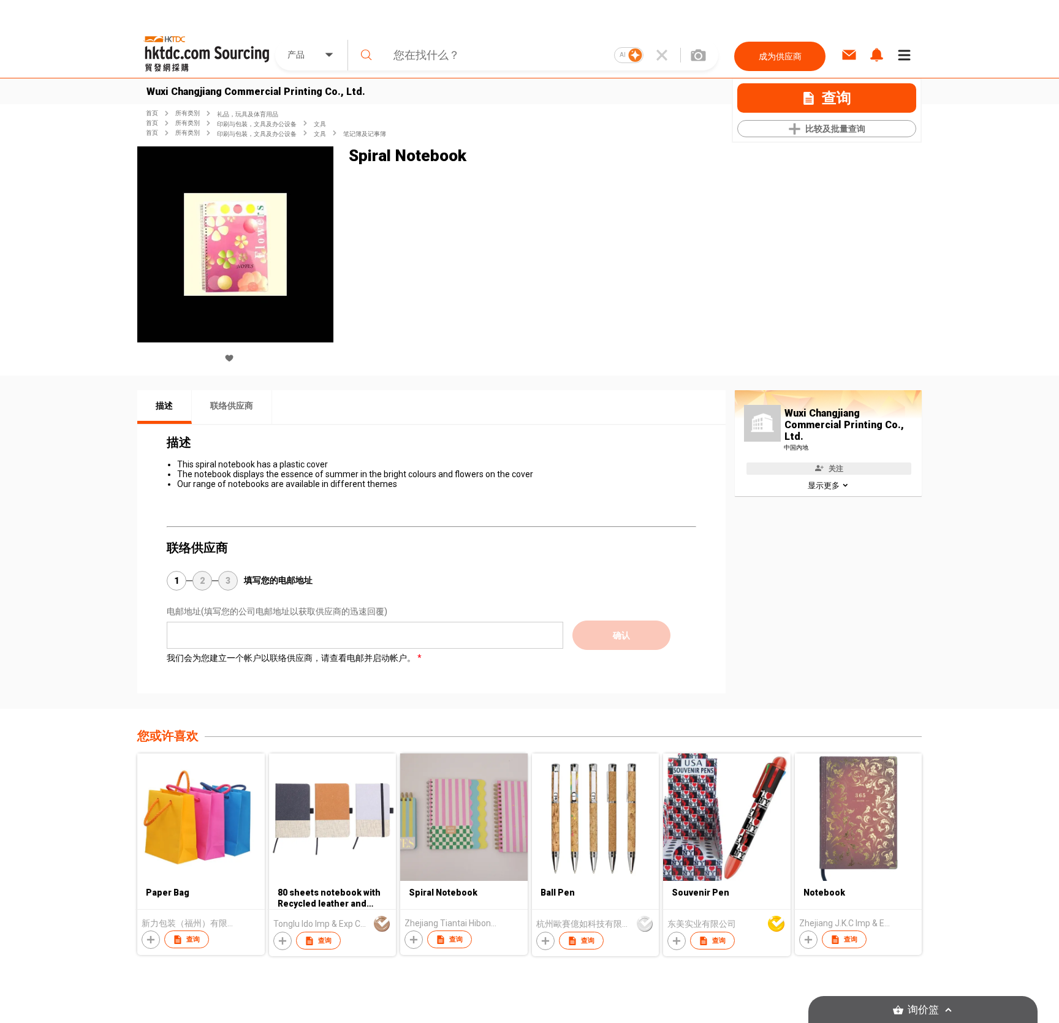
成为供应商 (780, 56)
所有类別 (187, 113)
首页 (152, 113)
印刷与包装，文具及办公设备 (257, 124)
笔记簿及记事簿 (364, 133)
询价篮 (923, 1010)
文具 (320, 124)
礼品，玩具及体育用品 (247, 114)
